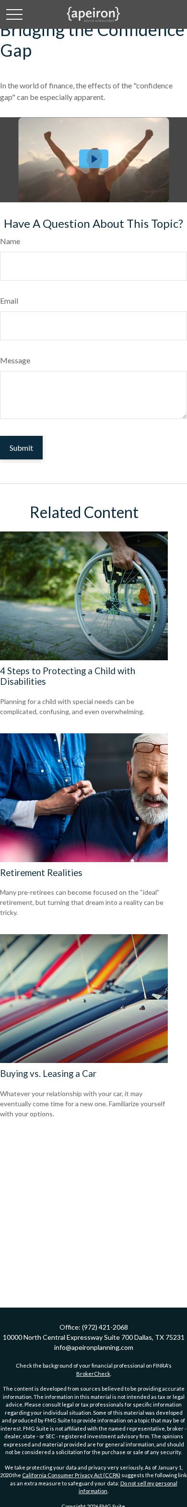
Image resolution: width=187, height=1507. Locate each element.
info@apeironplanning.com (93, 1347)
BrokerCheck (93, 1374)
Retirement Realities (41, 872)
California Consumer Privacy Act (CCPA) (71, 1475)
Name (10, 241)
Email (9, 300)
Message (15, 360)
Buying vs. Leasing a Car (48, 1073)
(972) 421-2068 (105, 1327)
